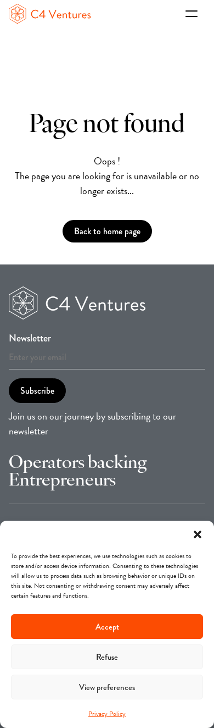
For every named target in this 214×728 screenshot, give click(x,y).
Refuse (107, 657)
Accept (107, 627)
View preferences (107, 687)
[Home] (93, 14)
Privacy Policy (107, 714)
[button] (197, 534)
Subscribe (37, 390)
